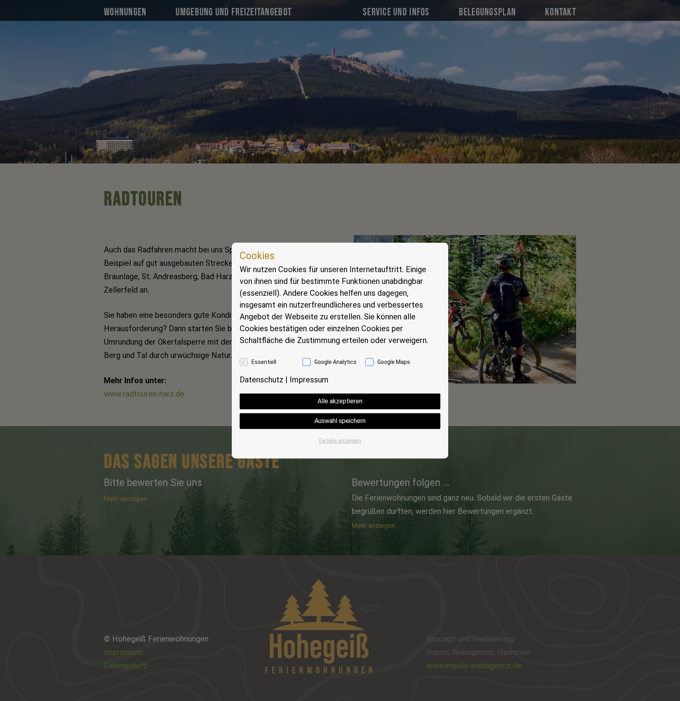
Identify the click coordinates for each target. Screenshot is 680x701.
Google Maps (393, 362)
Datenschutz (261, 379)
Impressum (309, 379)
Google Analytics (335, 362)
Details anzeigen (340, 441)
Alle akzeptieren (340, 401)
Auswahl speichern (340, 421)
